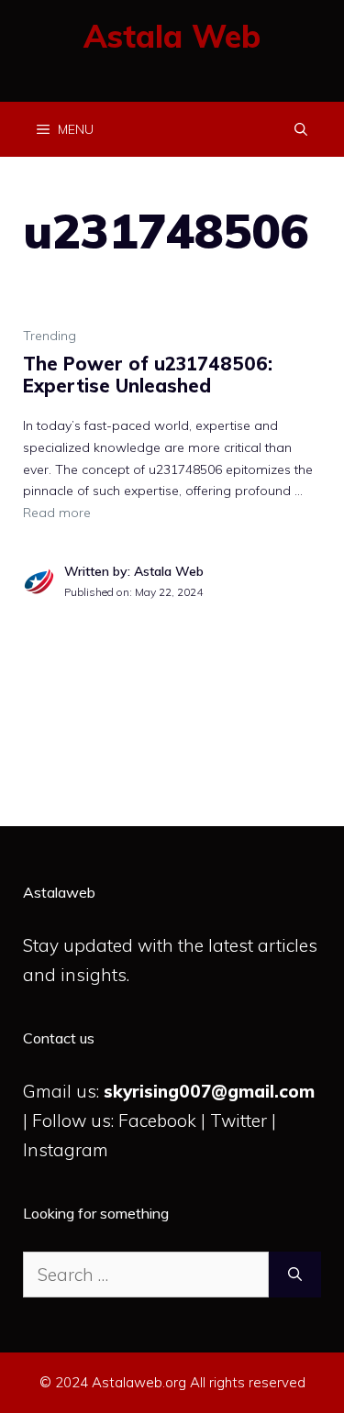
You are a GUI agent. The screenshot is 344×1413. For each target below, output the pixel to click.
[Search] (295, 1275)
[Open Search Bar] (301, 129)
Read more (57, 512)
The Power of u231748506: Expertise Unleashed (147, 374)
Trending (49, 335)
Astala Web (172, 36)
